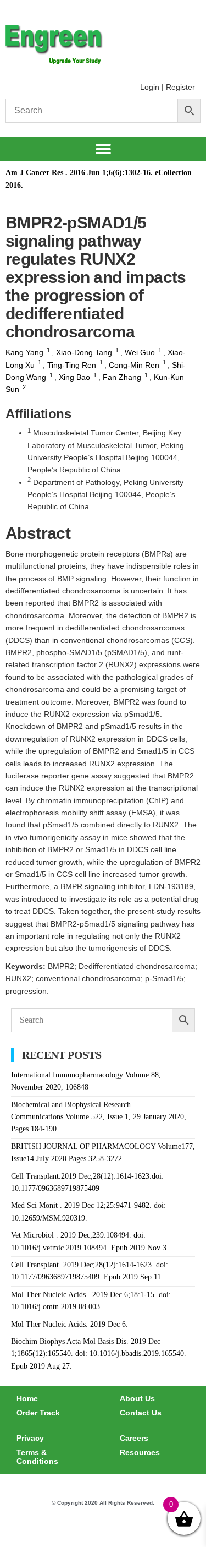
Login (149, 87)
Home (27, 1398)
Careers (134, 1438)
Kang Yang (24, 352)
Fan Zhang (122, 377)
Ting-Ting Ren (71, 365)
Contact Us (141, 1412)
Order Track (38, 1412)
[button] (103, 149)
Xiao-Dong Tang (84, 352)
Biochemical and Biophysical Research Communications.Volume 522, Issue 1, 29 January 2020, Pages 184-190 (98, 1117)
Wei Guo (140, 352)
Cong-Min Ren (134, 365)
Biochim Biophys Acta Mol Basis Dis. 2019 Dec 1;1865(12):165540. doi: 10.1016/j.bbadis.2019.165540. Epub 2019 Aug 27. (98, 1353)
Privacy (30, 1438)
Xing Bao (74, 377)
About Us (137, 1398)
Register (180, 87)
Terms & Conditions (37, 1457)
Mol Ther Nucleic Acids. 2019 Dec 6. (69, 1324)
